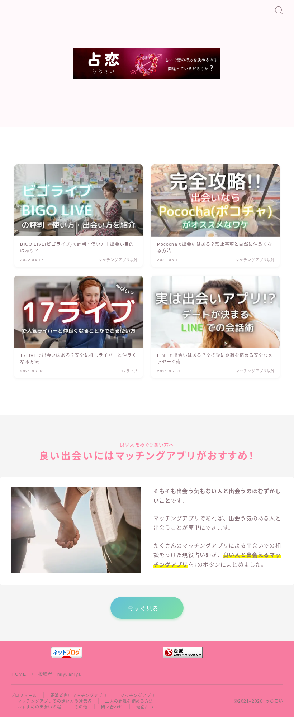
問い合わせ (112, 707)
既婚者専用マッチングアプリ (78, 695)
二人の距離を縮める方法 (129, 701)
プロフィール (24, 695)
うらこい (147, 71)
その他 (81, 707)
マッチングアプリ (138, 695)
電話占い (145, 707)
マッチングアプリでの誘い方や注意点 (55, 701)
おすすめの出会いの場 (39, 707)
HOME (18, 674)
